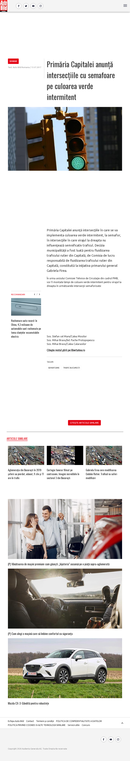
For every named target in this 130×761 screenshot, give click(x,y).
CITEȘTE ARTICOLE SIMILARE (84, 422)
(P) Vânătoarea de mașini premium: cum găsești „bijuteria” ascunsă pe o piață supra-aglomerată (58, 564)
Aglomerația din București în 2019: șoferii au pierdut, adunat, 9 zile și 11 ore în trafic (26, 474)
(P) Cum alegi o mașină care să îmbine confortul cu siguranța (40, 634)
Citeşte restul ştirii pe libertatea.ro (66, 350)
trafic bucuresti (71, 368)
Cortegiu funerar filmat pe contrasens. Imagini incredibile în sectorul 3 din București (63, 474)
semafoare (53, 368)
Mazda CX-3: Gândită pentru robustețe (28, 703)
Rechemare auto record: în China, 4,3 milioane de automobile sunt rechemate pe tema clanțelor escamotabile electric (26, 328)
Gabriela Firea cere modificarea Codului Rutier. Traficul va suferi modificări (101, 474)
